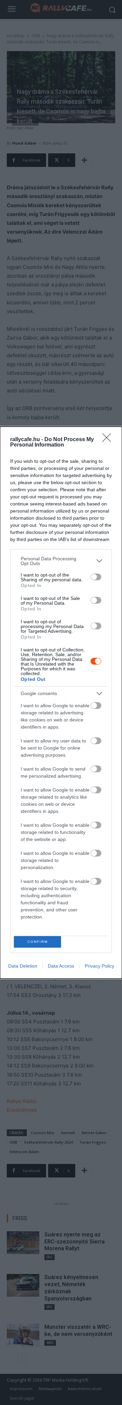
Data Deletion (22, 966)
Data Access (61, 966)
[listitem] (61, 561)
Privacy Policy (99, 966)
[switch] (95, 577)
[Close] (108, 439)
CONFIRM (37, 942)
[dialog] (61, 703)
